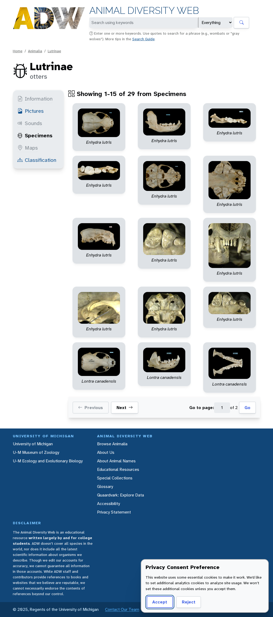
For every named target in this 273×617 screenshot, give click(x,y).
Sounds (33, 123)
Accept (159, 602)
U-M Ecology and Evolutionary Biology (48, 461)
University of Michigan (33, 444)
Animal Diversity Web (144, 10)
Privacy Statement (114, 512)
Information (39, 98)
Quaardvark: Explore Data (120, 495)
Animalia (35, 51)
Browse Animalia (112, 444)
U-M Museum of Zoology (36, 452)
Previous (94, 407)
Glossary (105, 486)
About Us (105, 452)
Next (121, 407)
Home (17, 51)
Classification (40, 160)
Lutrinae (54, 51)
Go (247, 407)
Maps (31, 147)
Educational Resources (118, 469)
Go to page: (201, 407)
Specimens (39, 135)
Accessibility (108, 503)
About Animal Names (116, 461)
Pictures (34, 110)
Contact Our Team (122, 609)
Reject (188, 602)
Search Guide (143, 39)
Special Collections (115, 478)
